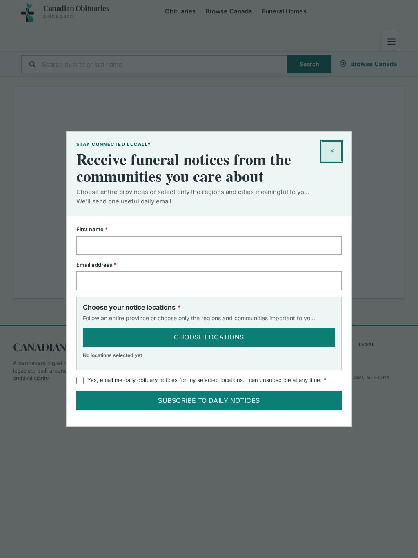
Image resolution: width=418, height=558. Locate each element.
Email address (107, 264)
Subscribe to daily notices (209, 400)
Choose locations (209, 337)
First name (102, 229)
